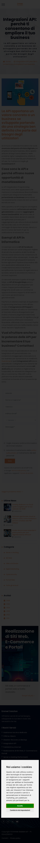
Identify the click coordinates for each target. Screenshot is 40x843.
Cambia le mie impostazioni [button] (20, 810)
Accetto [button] (20, 806)
